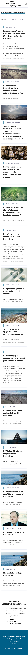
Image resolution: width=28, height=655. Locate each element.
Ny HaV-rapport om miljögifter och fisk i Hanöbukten (11, 236)
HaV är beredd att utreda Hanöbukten (13, 533)
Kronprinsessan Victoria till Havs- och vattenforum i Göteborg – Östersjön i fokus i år (14, 34)
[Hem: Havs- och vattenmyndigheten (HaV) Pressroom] (13, 4)
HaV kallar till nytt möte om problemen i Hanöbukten (13, 453)
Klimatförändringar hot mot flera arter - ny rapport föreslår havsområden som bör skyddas (12, 172)
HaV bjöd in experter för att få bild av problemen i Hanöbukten (13, 494)
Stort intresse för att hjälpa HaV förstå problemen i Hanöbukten (13, 331)
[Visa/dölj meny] (2, 3)
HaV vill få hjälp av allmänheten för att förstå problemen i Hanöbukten (14, 358)
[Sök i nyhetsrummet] (26, 4)
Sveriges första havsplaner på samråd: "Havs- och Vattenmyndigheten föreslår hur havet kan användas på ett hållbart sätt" (13, 133)
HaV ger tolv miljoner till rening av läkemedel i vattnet (13, 291)
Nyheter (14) (4, 19)
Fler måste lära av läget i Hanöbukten (13, 574)
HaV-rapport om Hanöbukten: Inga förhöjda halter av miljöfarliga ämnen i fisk (13, 89)
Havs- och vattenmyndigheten (14, 648)
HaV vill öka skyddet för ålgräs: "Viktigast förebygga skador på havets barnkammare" (13, 211)
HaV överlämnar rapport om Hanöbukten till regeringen (13, 412)
